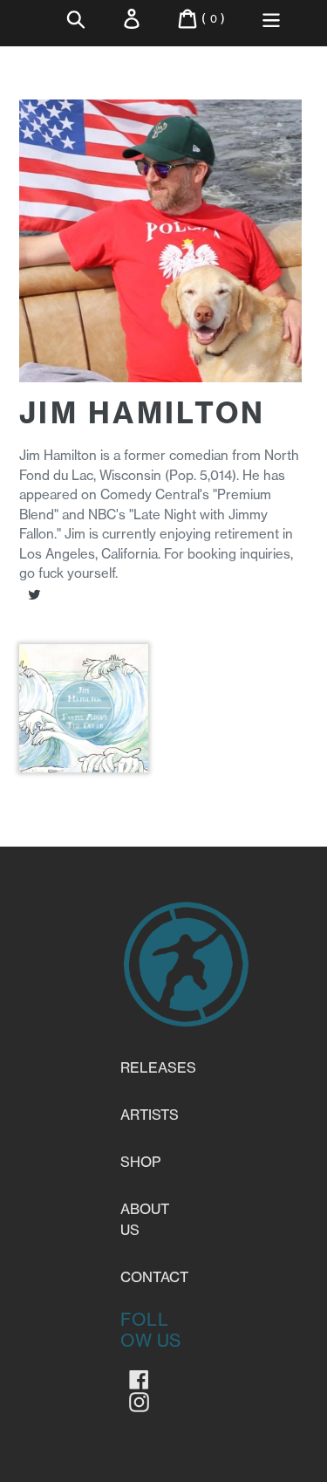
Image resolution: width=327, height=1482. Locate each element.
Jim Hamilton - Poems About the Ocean (83, 768)
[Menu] (271, 19)
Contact (154, 1277)
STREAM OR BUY (83, 747)
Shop (140, 1161)
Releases (158, 1067)
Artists (149, 1114)
